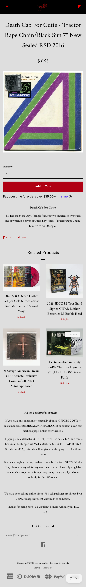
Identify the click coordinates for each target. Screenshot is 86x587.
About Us (47, 567)
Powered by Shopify (59, 562)
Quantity (7, 166)
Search (37, 567)
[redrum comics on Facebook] (43, 546)
